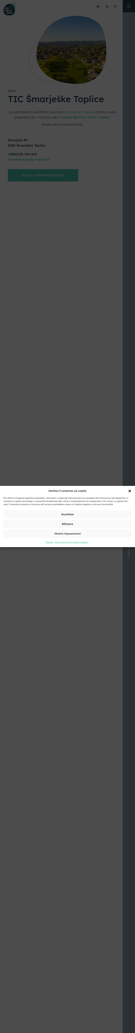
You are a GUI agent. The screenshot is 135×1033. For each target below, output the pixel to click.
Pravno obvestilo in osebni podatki (71, 542)
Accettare (67, 514)
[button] (129, 490)
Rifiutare (67, 523)
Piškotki (49, 542)
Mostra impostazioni (67, 533)
